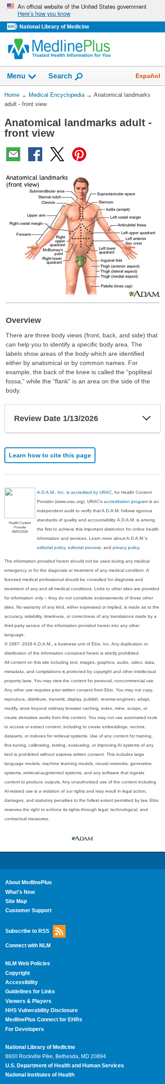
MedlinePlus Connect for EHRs (43, 1020)
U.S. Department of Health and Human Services (64, 1066)
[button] (146, 418)
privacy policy (126, 547)
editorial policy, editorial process (69, 547)
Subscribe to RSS (27, 931)
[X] (57, 154)
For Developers (24, 1029)
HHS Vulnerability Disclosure (41, 1010)
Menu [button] (16, 76)
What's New (20, 892)
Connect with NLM (28, 945)
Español (148, 75)
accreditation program (126, 501)
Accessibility (21, 982)
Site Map (16, 901)
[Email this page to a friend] (13, 154)
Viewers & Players (28, 1001)
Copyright (17, 973)
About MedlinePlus (28, 882)
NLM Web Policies (27, 963)
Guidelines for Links (30, 991)
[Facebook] (35, 154)
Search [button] (60, 76)
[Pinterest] (79, 154)
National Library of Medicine (54, 27)
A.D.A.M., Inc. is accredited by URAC (74, 492)
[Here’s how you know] (82, 10)
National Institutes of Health (39, 1075)
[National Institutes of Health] (13, 27)
